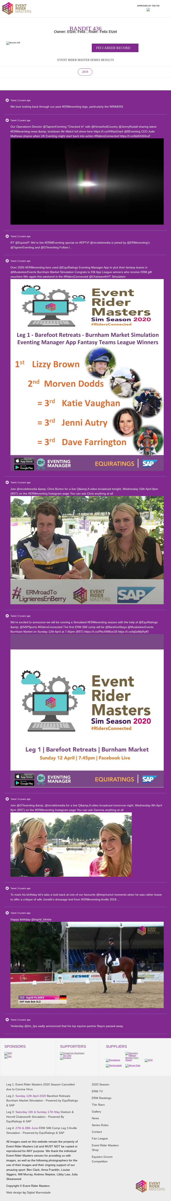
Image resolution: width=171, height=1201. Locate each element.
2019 (85, 71)
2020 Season (100, 1084)
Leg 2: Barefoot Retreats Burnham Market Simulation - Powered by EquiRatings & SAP (42, 1100)
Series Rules (100, 1125)
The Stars (98, 1104)
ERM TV (97, 1091)
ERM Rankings (101, 1098)
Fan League (100, 1138)
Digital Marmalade (39, 1192)
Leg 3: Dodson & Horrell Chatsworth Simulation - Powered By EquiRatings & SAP (40, 1116)
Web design (14, 1192)
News (95, 1118)
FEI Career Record (113, 48)
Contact (97, 1131)
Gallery (96, 1111)
